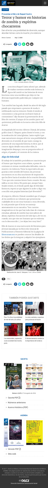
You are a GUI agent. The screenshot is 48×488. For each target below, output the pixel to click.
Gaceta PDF (13, 397)
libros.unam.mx (8, 234)
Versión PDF (13, 449)
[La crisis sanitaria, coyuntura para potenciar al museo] (34, 308)
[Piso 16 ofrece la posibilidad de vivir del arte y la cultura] (13, 308)
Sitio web (11, 454)
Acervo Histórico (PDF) (17, 407)
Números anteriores (16, 402)
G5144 (8, 279)
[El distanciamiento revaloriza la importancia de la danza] (34, 329)
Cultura (5, 9)
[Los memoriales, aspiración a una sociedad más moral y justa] (13, 329)
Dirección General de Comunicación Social (24, 483)
